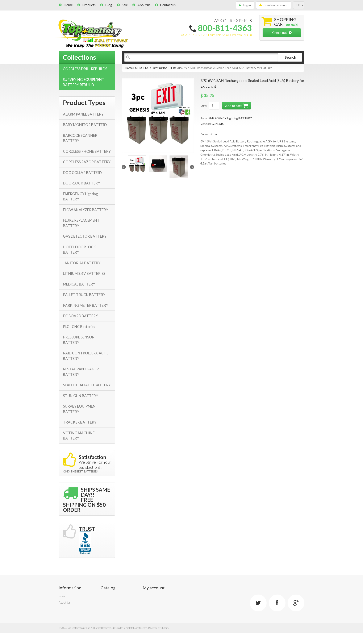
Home (68, 5)
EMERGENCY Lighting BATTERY (155, 68)
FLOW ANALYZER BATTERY (85, 210)
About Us (65, 602)
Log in (247, 5)
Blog (108, 5)
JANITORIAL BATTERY (81, 263)
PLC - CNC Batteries (79, 326)
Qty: (203, 105)
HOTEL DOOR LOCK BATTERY (79, 250)
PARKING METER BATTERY (85, 305)
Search (63, 596)
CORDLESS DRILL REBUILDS (85, 69)
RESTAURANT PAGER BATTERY (81, 372)
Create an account (275, 5)
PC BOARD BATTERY (80, 316)
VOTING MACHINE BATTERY (79, 436)
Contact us (168, 5)
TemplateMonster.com (135, 627)
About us (143, 5)
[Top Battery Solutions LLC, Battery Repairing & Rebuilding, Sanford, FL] (85, 543)
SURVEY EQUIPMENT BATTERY (80, 409)
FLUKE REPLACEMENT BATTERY (81, 223)
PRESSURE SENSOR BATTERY (78, 340)
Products (89, 5)
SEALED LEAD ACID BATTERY (87, 385)
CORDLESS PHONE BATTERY (87, 151)
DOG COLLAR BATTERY (82, 172)
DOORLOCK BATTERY (81, 183)
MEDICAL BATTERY (79, 284)
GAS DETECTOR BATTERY (85, 236)
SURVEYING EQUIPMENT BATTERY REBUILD (83, 82)
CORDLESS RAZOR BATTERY (86, 162)
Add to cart (233, 106)
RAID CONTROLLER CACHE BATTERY (85, 356)
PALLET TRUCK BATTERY (84, 294)
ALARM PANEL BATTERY (83, 114)
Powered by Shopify (158, 627)
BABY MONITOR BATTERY (85, 124)
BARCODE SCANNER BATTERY (80, 138)
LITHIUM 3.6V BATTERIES (84, 273)
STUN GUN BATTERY (80, 395)
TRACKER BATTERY (79, 422)
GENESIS (218, 123)
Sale (125, 5)
